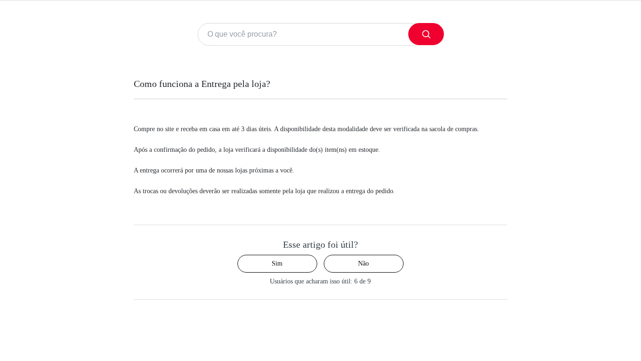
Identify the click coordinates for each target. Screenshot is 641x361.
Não (363, 263)
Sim (277, 263)
